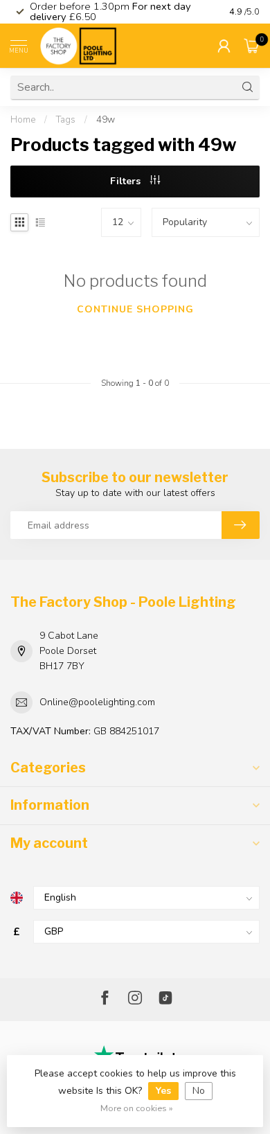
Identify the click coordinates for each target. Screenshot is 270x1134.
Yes (163, 1090)
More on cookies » (136, 1108)
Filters (126, 181)
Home (22, 120)
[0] (252, 46)
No (198, 1090)
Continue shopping (135, 309)
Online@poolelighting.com (97, 702)
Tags (65, 120)
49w (105, 120)
